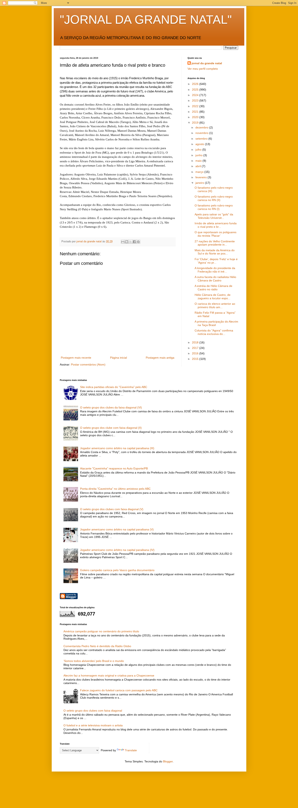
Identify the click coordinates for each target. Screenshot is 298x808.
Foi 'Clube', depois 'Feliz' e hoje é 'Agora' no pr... (216, 261)
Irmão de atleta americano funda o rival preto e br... (216, 225)
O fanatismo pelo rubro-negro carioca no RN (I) (214, 207)
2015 (195, 358)
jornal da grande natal (207, 63)
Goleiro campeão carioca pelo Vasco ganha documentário (117, 570)
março (199, 171)
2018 (195, 342)
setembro (201, 138)
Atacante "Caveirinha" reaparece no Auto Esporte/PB (114, 468)
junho (199, 155)
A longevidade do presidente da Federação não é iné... (215, 269)
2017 (195, 347)
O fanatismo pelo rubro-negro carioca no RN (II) (214, 198)
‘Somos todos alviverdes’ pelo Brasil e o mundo (93, 661)
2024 (195, 95)
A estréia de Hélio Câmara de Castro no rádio (213, 287)
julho (198, 149)
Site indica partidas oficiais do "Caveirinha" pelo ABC (113, 387)
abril (198, 166)
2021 (195, 111)
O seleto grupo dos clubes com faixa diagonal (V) (111, 509)
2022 (195, 106)
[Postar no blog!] (127, 242)
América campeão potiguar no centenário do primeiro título (101, 631)
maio (199, 160)
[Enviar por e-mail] (123, 242)
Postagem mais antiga (160, 357)
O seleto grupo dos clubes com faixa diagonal (92, 710)
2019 (195, 122)
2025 (195, 89)
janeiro (200, 182)
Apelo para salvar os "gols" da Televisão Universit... (214, 216)
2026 (195, 84)
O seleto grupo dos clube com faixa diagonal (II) (111, 427)
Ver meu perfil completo (203, 68)
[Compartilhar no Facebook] (134, 242)
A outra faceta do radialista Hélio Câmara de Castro (215, 278)
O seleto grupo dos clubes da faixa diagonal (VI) (111, 407)
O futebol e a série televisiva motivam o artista (93, 725)
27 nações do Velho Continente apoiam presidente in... (215, 243)
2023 (195, 100)
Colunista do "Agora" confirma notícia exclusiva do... (214, 332)
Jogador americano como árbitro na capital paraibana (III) (117, 448)
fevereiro (201, 177)
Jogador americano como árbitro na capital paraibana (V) (117, 529)
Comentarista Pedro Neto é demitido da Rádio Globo (97, 646)
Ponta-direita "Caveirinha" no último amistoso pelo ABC (115, 488)
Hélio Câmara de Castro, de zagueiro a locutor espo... (212, 296)
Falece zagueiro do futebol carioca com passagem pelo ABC (119, 690)
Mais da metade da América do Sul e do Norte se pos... (215, 252)
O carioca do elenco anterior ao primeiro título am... (215, 305)
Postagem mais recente (76, 357)
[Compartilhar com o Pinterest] (138, 242)
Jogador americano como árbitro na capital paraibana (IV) (117, 549)
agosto (200, 144)
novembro (202, 133)
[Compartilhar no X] (131, 242)
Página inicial (118, 357)
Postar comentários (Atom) (88, 364)
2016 (195, 353)
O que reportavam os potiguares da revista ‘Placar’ (215, 234)
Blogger (168, 761)
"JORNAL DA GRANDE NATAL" (146, 19)
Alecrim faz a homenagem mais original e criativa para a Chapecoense (108, 675)
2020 (195, 117)
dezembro (202, 127)
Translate (131, 750)
